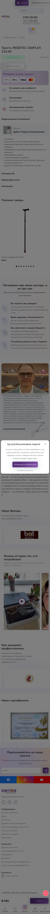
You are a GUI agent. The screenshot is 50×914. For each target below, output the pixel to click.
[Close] (45, 444)
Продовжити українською (25, 464)
